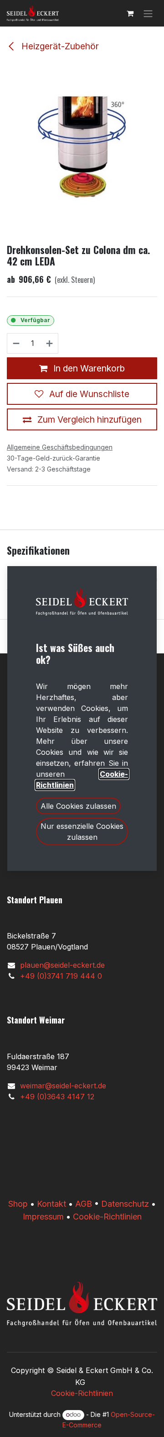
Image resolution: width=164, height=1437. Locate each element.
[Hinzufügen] (49, 344)
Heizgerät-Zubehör (59, 46)
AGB (83, 1204)
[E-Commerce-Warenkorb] (130, 13)
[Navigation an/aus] (148, 13)
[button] (78, 806)
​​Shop (18, 1204)
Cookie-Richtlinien (107, 1216)
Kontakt (51, 1204)
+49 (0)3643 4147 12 (57, 1096)
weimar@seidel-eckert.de (63, 1085)
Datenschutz (125, 1204)
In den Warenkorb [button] (88, 368)
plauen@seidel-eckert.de (62, 965)
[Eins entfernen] (15, 344)
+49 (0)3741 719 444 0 (61, 976)
